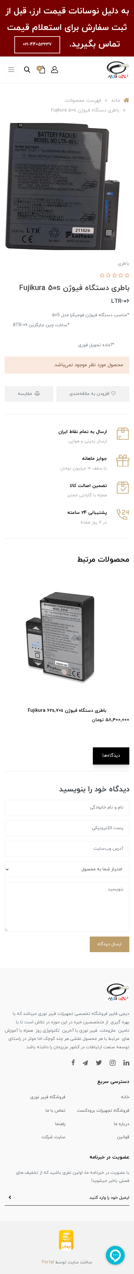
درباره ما (121, 1124)
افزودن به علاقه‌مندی (90, 394)
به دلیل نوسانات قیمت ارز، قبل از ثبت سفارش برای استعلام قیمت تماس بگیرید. (67, 28)
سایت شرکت (53, 1137)
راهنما (60, 1124)
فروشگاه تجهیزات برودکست (103, 1111)
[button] (54, 70)
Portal (48, 1262)
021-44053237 (37, 44)
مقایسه (25, 394)
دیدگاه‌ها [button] (111, 755)
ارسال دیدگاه (110, 944)
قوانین (123, 1137)
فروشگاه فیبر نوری (47, 1097)
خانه (125, 1097)
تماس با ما (55, 1111)
